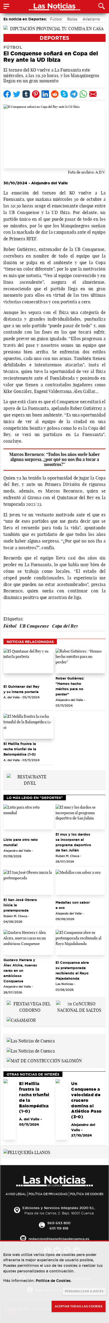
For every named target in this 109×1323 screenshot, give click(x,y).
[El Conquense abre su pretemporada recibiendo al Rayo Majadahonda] (81, 942)
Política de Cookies (86, 1194)
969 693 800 (58, 1223)
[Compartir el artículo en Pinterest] (35, 94)
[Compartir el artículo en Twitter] (16, 94)
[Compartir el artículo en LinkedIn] (45, 94)
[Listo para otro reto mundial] (28, 817)
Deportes (54, 38)
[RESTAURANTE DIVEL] (30, 779)
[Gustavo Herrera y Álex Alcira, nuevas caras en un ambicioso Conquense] (28, 942)
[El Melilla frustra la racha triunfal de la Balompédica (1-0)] (28, 726)
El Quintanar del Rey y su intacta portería (21, 689)
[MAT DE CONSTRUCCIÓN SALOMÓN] (44, 1060)
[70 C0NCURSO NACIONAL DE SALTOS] (79, 1006)
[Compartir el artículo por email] (93, 94)
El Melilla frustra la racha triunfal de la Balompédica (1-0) (19, 749)
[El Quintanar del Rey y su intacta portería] (28, 661)
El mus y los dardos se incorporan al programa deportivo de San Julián (73, 842)
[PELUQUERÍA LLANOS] (26, 1152)
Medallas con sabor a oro (73, 904)
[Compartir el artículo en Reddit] (54, 94)
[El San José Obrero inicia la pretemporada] (28, 882)
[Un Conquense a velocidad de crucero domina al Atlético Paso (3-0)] (62, 1109)
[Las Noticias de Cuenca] (31, 1040)
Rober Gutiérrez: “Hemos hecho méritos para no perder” (70, 686)
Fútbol (56, 19)
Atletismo (91, 19)
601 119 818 (58, 1228)
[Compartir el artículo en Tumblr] (26, 94)
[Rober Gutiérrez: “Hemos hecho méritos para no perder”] (81, 661)
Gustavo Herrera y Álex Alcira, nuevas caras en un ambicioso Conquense (20, 970)
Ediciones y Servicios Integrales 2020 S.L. (58, 1208)
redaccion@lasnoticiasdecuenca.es (59, 1239)
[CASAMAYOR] (21, 1019)
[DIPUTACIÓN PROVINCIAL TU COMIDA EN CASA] (54, 28)
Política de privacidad (48, 1194)
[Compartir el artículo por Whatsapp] (83, 94)
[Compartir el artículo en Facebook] (7, 94)
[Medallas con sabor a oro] (81, 882)
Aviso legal (16, 1194)
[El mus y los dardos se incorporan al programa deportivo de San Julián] (81, 817)
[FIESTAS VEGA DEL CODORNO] (30, 1006)
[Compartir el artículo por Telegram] (74, 94)
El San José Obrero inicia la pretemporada (20, 905)
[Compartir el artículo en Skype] (64, 94)
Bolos (72, 19)
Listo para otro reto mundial (20, 842)
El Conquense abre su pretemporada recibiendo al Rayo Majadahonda (72, 970)
